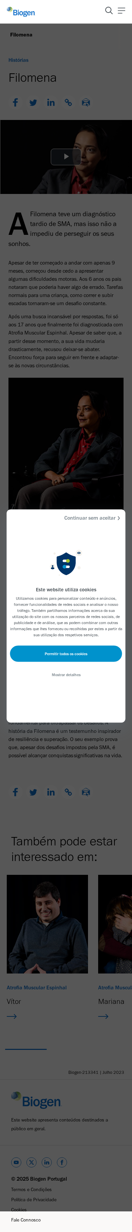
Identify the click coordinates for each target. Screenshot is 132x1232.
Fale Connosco (26, 1220)
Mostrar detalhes (66, 674)
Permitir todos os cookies (66, 653)
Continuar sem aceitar (89, 518)
